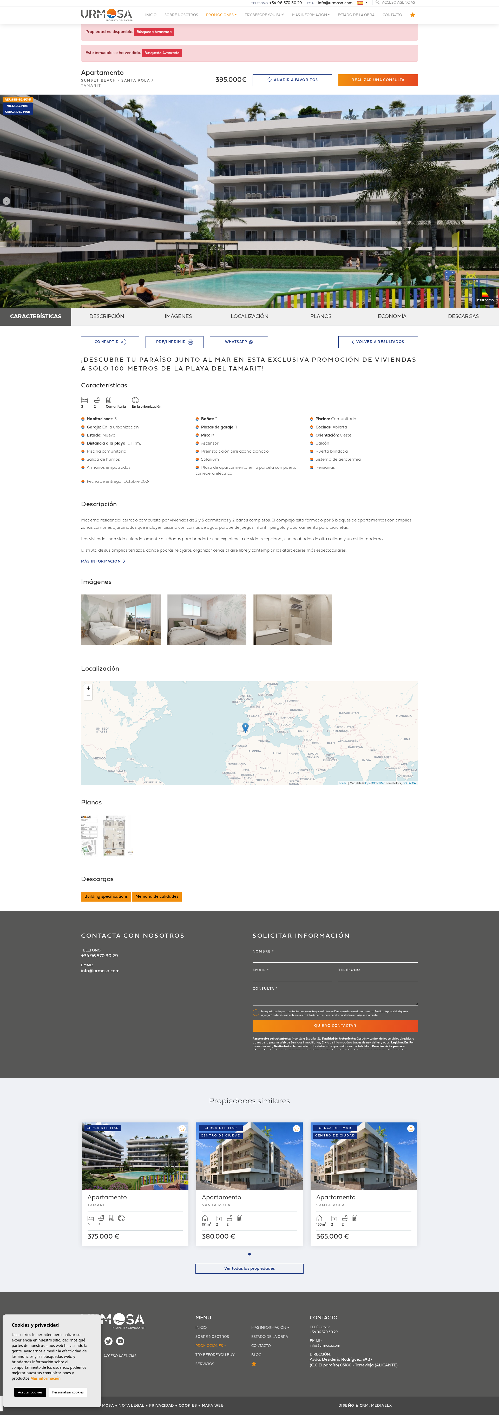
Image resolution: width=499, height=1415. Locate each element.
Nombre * (263, 951)
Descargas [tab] (463, 316)
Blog (256, 1355)
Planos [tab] (320, 316)
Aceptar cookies (30, 1392)
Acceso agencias (398, 2)
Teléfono (349, 970)
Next (494, 201)
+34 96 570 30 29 (285, 3)
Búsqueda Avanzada (154, 32)
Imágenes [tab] (178, 316)
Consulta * (265, 988)
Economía (392, 316)
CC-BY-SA (409, 783)
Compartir (107, 342)
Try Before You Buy (264, 15)
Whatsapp (236, 342)
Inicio (150, 15)
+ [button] (88, 688)
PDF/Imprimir (171, 342)
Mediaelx (381, 1406)
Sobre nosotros (181, 15)
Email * (261, 970)
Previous (5, 201)
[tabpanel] (135, 1184)
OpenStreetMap (375, 783)
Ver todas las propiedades (249, 1269)
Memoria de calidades (156, 897)
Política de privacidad (387, 1011)
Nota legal (131, 1406)
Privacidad (161, 1406)
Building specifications (106, 897)
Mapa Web (213, 1406)
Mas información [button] (309, 15)
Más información (101, 562)
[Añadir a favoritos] (182, 1128)
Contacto (392, 15)
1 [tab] (249, 1254)
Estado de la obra (356, 15)
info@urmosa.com (335, 3)
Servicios (204, 1364)
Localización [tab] (249, 316)
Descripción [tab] (106, 316)
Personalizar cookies (68, 1392)
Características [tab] (35, 317)
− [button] (88, 696)
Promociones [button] (220, 15)
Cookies (188, 1406)
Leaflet (343, 783)
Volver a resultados (380, 342)
